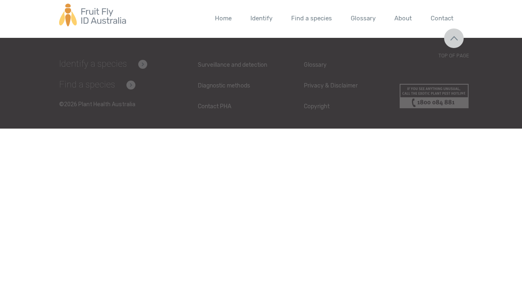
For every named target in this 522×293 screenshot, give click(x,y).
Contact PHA (214, 106)
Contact (442, 18)
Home (223, 18)
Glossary (363, 18)
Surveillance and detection (232, 64)
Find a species (311, 18)
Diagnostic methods (224, 85)
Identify (261, 18)
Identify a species (93, 64)
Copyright (317, 106)
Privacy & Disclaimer (331, 85)
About (403, 18)
